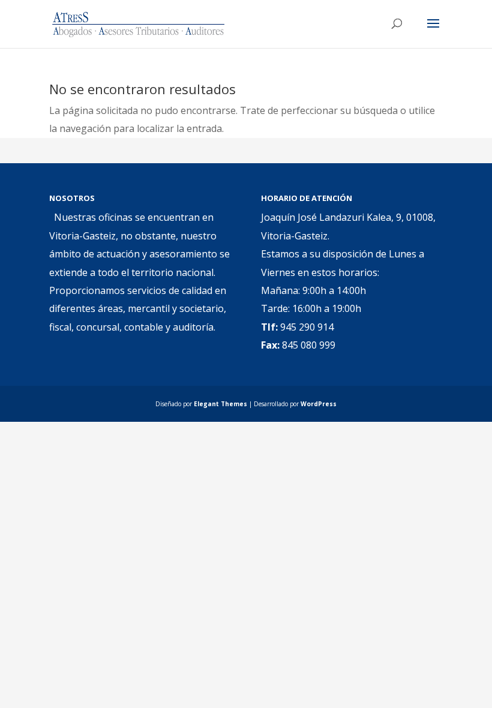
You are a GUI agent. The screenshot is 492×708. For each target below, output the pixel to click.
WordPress (319, 404)
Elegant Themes (220, 404)
